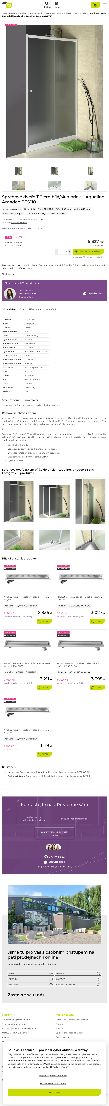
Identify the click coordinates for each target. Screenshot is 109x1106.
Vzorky (5, 1037)
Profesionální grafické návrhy (16, 1019)
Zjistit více (7, 274)
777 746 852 (57, 856)
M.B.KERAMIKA (9, 13)
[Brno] (54, 914)
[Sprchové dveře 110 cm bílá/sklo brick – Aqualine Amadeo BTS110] (54, 91)
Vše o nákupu (65, 1014)
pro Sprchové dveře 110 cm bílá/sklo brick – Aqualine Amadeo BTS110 (46, 772)
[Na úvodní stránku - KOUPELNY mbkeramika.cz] (7, 4)
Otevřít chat (57, 861)
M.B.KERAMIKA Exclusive (14, 1033)
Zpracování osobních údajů (69, 1033)
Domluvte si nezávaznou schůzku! (73, 1019)
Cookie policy (62, 1037)
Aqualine (16, 209)
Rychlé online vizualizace (14, 1024)
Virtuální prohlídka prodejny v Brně (19, 1028)
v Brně (54, 833)
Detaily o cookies (59, 1067)
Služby (6, 1014)
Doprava (60, 1024)
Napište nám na (33, 818)
